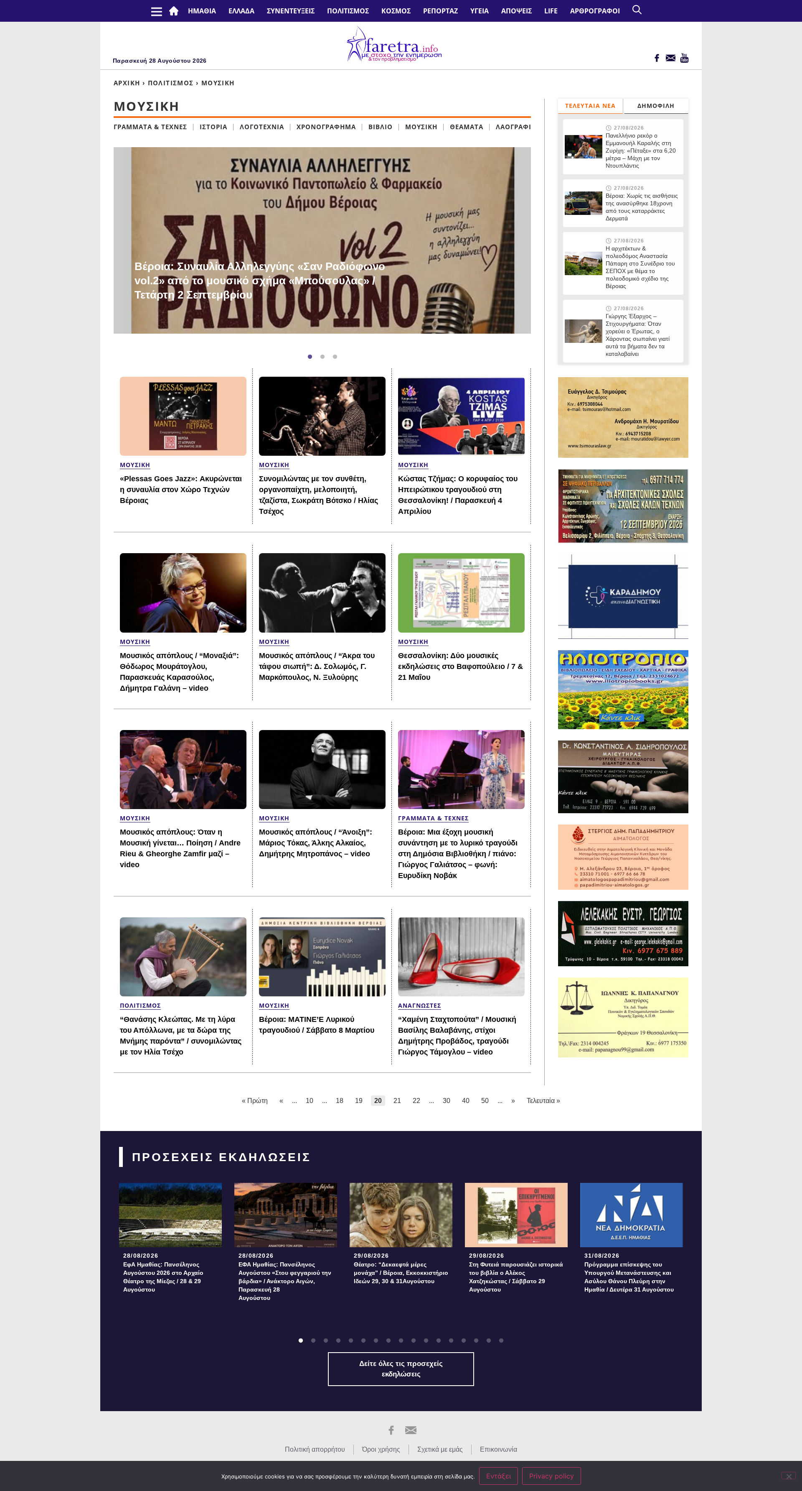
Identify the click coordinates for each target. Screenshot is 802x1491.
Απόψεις (516, 10)
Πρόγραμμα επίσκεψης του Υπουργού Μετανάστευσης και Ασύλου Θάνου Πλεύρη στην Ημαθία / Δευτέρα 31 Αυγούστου (629, 1277)
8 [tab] (388, 1341)
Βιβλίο (380, 127)
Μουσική (421, 127)
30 (446, 1100)
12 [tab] (438, 1341)
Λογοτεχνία (262, 127)
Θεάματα (466, 127)
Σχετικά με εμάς (440, 1449)
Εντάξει (498, 1476)
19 (359, 1100)
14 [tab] (463, 1341)
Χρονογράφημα (326, 127)
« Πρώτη (255, 1100)
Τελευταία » (543, 1100)
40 (466, 1100)
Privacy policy (551, 1476)
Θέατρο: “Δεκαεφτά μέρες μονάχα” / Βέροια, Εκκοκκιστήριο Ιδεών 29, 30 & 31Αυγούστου (401, 1272)
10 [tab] (413, 1341)
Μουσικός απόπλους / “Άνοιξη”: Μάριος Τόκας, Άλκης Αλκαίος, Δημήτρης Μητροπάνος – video (315, 843)
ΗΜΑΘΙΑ (202, 10)
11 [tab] (426, 1341)
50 (485, 1100)
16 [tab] (489, 1341)
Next (535, 247)
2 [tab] (322, 357)
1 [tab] (310, 357)
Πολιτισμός (348, 10)
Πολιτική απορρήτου (315, 1449)
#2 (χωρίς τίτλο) (175, 11)
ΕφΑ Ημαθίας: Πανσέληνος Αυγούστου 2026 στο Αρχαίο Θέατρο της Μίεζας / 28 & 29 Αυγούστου (163, 1277)
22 (416, 1100)
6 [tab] (363, 1341)
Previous (101, 247)
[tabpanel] (322, 240)
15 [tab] (476, 1341)
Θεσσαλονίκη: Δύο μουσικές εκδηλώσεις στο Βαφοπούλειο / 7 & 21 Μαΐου (460, 666)
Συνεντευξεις (291, 10)
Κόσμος (396, 10)
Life (551, 10)
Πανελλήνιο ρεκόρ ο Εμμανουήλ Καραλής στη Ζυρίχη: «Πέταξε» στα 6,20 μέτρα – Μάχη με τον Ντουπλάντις (641, 150)
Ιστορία (213, 127)
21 (397, 1100)
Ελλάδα (241, 10)
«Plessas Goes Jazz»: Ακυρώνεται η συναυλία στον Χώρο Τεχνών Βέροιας (181, 490)
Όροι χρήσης (381, 1449)
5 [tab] (351, 1341)
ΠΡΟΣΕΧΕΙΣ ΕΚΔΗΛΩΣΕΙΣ (221, 1157)
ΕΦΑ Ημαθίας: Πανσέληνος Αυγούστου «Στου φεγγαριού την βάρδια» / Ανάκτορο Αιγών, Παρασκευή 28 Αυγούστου (285, 1281)
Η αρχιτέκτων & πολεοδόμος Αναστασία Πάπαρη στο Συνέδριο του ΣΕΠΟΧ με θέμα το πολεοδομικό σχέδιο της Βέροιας (640, 267)
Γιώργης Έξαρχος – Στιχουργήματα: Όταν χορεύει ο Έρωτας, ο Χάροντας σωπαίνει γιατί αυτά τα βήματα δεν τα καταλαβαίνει (638, 335)
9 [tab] (401, 1341)
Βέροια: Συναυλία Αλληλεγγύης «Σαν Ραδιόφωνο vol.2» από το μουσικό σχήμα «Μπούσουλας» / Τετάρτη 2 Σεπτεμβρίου (260, 280)
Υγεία (479, 10)
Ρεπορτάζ (440, 10)
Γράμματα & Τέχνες (150, 127)
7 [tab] (376, 1341)
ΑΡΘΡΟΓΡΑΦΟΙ (595, 10)
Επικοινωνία (498, 1449)
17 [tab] (501, 1341)
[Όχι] (789, 1475)
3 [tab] (335, 357)
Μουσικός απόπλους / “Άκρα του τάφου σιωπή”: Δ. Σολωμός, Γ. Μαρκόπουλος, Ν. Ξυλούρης (317, 666)
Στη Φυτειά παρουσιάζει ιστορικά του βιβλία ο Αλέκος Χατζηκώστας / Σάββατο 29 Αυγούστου (516, 1277)
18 (339, 1100)
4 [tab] (338, 1341)
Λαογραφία (516, 127)
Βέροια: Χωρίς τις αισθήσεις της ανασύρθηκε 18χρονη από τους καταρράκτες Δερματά (642, 207)
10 (309, 1100)
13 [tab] (451, 1341)
